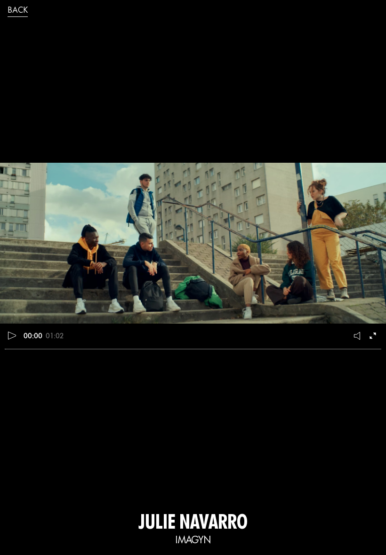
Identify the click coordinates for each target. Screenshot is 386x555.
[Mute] (357, 335)
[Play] (12, 335)
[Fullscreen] (373, 335)
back (18, 11)
